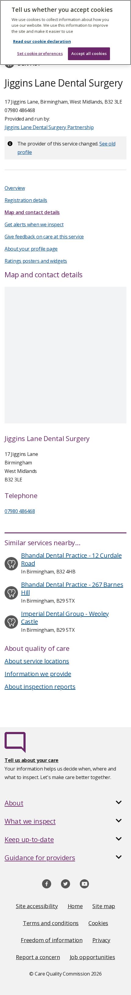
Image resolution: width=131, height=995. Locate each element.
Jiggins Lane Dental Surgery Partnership (49, 127)
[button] (65, 802)
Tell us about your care (31, 760)
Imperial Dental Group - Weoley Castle (65, 618)
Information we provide (38, 674)
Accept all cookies (89, 53)
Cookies (98, 923)
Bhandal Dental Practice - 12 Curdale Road (71, 559)
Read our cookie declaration (42, 41)
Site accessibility (37, 906)
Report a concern (38, 957)
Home (75, 906)
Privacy (101, 940)
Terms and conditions (51, 923)
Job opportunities (92, 957)
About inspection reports (40, 686)
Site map (103, 906)
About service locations (37, 661)
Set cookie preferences (40, 53)
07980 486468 (20, 511)
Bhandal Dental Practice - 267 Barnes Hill (72, 588)
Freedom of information (51, 940)
